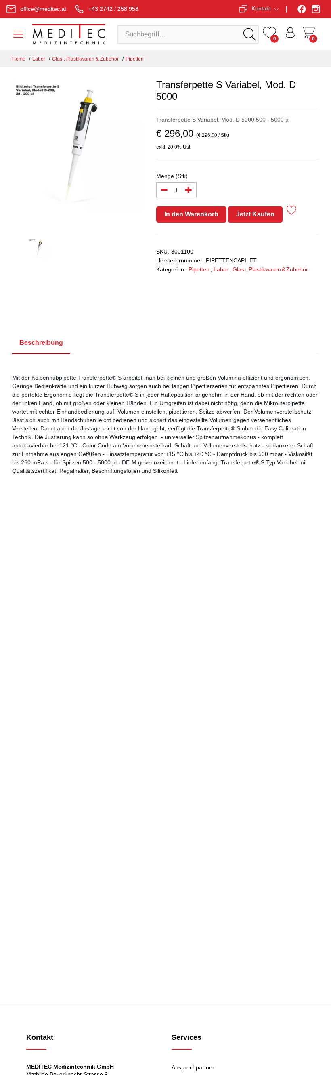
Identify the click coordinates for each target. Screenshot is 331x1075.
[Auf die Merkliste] (292, 211)
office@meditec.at (43, 9)
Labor (38, 59)
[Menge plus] (188, 190)
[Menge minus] (164, 190)
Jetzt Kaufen (255, 214)
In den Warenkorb (191, 214)
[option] (78, 149)
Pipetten (135, 59)
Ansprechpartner (193, 1067)
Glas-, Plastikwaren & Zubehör (85, 59)
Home (18, 59)
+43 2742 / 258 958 (113, 9)
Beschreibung (41, 342)
